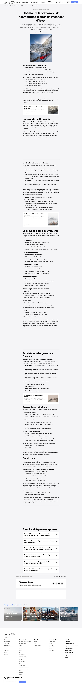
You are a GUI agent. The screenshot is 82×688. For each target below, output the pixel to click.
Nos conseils (6, 643)
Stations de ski (10, 5)
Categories (25, 2)
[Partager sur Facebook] (53, 583)
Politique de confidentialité (71, 645)
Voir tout (26, 604)
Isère (20, 663)
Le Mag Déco (68, 647)
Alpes (35, 641)
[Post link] (13, 614)
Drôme (20, 650)
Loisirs (5, 652)
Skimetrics (45, 31)
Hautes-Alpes (22, 654)
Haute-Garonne (22, 656)
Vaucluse (21, 672)
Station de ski (7, 641)
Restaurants (6, 650)
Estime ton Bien (69, 648)
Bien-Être (52, 650)
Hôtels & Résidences (8, 647)
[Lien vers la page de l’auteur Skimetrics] (40, 32)
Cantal (20, 647)
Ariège (20, 645)
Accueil (18, 2)
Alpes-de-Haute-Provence (25, 641)
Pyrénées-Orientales (23, 668)
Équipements (6, 645)
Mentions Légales (69, 643)
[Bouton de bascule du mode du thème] (69, 2)
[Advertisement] (41, 150)
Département (34, 2)
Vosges (20, 674)
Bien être (6, 654)
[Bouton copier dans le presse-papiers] (62, 583)
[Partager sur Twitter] (56, 583)
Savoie (20, 670)
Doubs (20, 648)
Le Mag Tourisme (69, 654)
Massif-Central (37, 645)
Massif (43, 2)
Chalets (5, 648)
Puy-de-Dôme (22, 665)
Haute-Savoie (22, 661)
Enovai (66, 657)
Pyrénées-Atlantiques (23, 667)
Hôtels (51, 643)
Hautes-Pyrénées (23, 658)
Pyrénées (36, 647)
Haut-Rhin (21, 659)
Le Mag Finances (69, 652)
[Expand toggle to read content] (57, 535)
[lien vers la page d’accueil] (9, 2)
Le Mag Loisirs (68, 650)
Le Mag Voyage (69, 655)
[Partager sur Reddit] (59, 583)
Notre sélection (50, 2)
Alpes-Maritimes (22, 643)
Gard (20, 652)
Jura (35, 643)
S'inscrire (67, 641)
